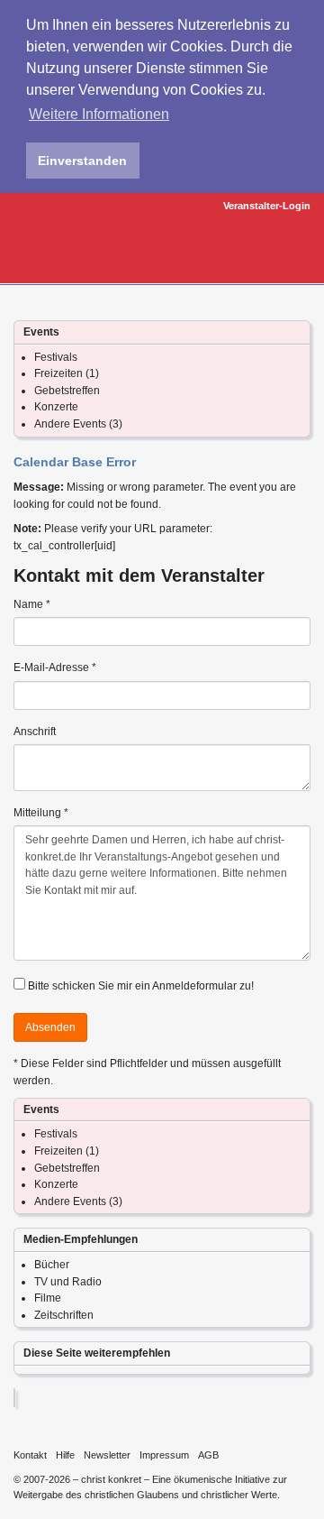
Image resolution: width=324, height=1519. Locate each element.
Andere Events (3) (78, 424)
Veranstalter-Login (266, 205)
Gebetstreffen (67, 390)
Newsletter (107, 1455)
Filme (47, 1298)
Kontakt (30, 1455)
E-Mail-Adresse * (55, 667)
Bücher (51, 1264)
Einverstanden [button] (82, 160)
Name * (32, 604)
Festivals (55, 357)
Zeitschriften (64, 1315)
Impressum (164, 1455)
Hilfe (65, 1455)
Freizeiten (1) (66, 373)
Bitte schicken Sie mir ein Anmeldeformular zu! (141, 986)
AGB (208, 1455)
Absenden (50, 1027)
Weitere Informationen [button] (99, 114)
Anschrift (35, 731)
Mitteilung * (41, 812)
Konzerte (56, 406)
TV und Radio (68, 1281)
